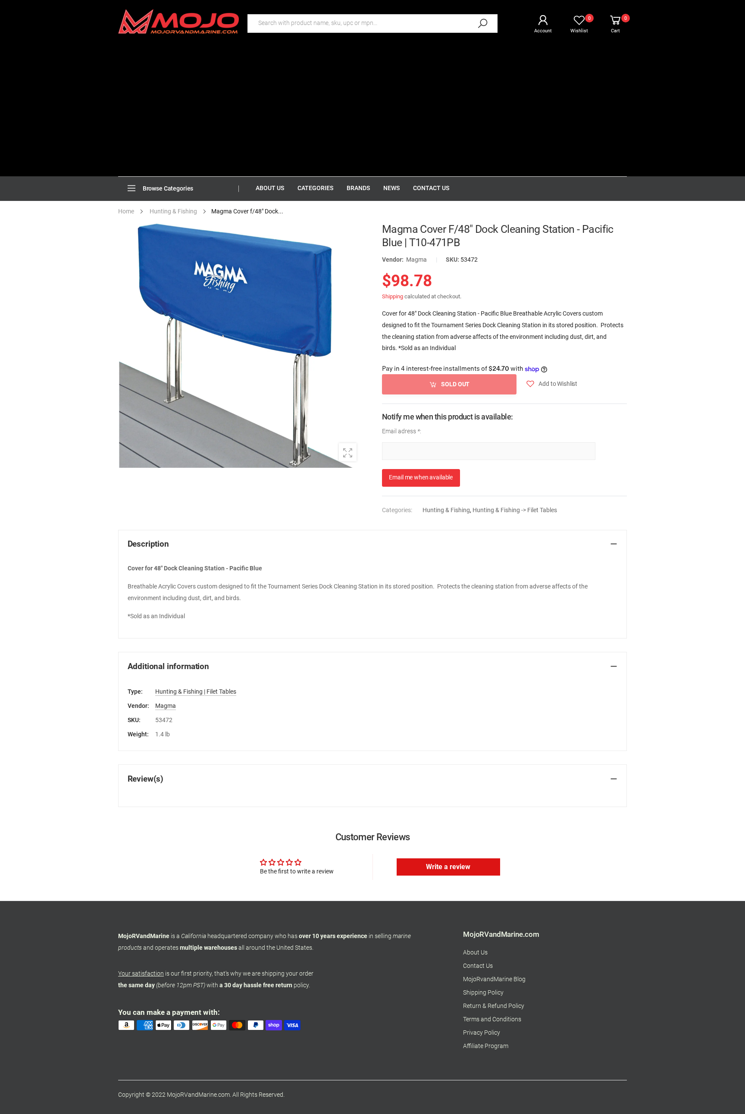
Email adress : (401, 431)
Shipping (392, 296)
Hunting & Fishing (446, 510)
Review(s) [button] (146, 779)
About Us (475, 952)
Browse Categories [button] (168, 188)
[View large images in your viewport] (348, 452)
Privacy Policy (481, 1032)
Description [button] (148, 544)
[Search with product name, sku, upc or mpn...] (482, 23)
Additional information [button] (168, 666)
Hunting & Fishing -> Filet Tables (515, 510)
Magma (416, 259)
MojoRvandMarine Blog (494, 979)
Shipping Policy (483, 992)
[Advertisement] (372, 111)
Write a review (448, 867)
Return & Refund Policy (493, 1006)
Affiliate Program (485, 1046)
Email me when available (421, 477)
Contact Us (478, 966)
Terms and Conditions (492, 1019)
